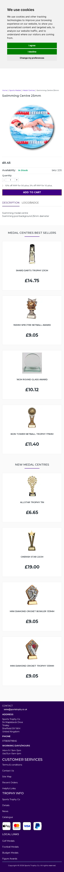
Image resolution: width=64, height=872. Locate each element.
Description (10, 202)
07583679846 (9, 741)
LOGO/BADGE (30, 202)
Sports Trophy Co (11, 799)
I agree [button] (32, 45)
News (5, 811)
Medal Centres (29, 90)
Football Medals (10, 846)
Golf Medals (8, 841)
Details (5, 805)
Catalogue (7, 817)
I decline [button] (32, 51)
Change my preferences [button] (32, 58)
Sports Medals (15, 90)
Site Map (6, 776)
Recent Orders (10, 782)
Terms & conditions (12, 764)
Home (4, 90)
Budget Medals (10, 852)
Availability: (9, 170)
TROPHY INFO (13, 793)
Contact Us (8, 770)
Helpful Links (9, 788)
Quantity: (7, 175)
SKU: (54, 170)
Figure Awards (9, 858)
